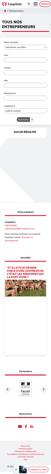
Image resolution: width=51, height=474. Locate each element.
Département (10, 93)
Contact (45, 4)
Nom (6, 55)
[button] (7, 389)
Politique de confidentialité (25, 451)
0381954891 (11, 225)
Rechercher (23, 119)
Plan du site (25, 446)
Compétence (9, 106)
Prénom (7, 68)
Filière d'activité (11, 42)
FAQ (25, 460)
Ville (6, 80)
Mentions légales (25, 449)
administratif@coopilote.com (20, 228)
